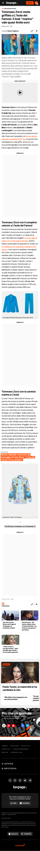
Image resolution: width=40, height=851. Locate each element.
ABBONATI (29, 3)
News (12, 599)
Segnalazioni (14, 746)
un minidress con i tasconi (12, 247)
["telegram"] (27, 725)
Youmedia (5, 746)
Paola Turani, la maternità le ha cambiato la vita (20, 688)
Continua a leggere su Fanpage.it (20, 526)
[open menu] (2, 3)
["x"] (18, 725)
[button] (36, 31)
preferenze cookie (16, 752)
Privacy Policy (25, 746)
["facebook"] (23, 725)
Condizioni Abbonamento (21, 749)
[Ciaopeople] (20, 845)
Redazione (5, 752)
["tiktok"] (4, 725)
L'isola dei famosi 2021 (9, 8)
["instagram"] (8, 725)
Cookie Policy (6, 749)
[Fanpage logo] (11, 3)
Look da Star (5, 599)
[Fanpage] (20, 787)
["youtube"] (13, 725)
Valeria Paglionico (13, 31)
